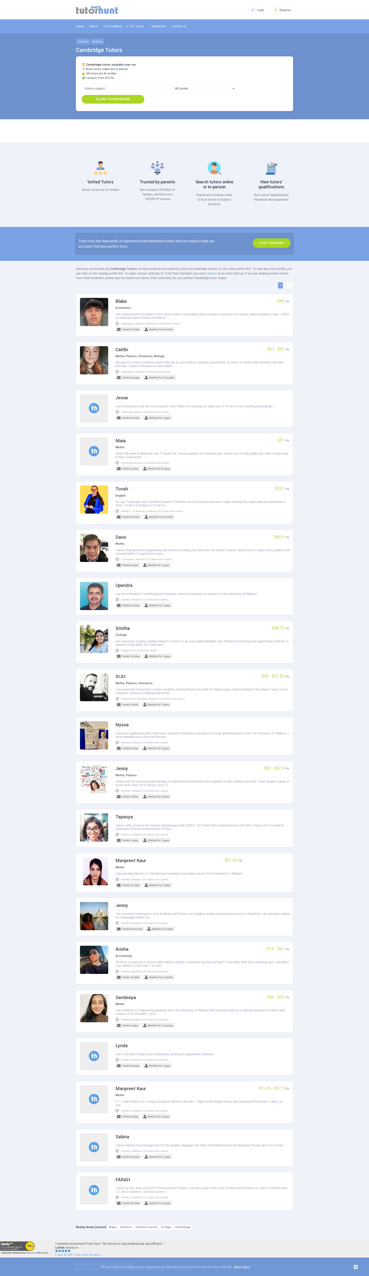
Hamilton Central (146, 1227)
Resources (159, 26)
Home (80, 26)
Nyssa (122, 724)
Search (93, 26)
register (212, 273)
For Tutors (137, 26)
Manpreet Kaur (131, 860)
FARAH (123, 1179)
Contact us (179, 26)
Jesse (122, 397)
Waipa (112, 1227)
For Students (114, 26)
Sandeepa (126, 997)
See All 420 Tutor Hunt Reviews (79, 1255)
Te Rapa (166, 1227)
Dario (121, 537)
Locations (97, 41)
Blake (121, 301)
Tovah (122, 489)
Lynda (122, 1045)
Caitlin (122, 349)
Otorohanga (182, 1227)
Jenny (122, 768)
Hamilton (126, 1227)
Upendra (124, 585)
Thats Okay (242, 1267)
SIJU (120, 676)
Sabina (122, 1136)
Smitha (123, 628)
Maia (121, 440)
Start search (271, 243)
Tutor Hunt (83, 41)
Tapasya (124, 817)
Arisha (122, 949)
